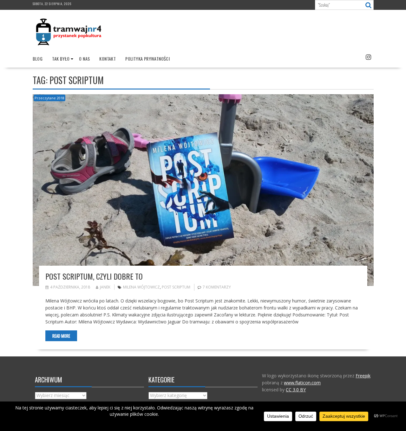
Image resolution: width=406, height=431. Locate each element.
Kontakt (107, 58)
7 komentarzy (217, 287)
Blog (38, 58)
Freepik (363, 376)
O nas (84, 58)
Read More (61, 336)
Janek (105, 287)
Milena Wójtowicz (141, 287)
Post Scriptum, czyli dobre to (94, 276)
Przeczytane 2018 (49, 98)
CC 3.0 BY (296, 390)
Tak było (60, 58)
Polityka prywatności (147, 58)
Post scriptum (176, 287)
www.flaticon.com (302, 383)
